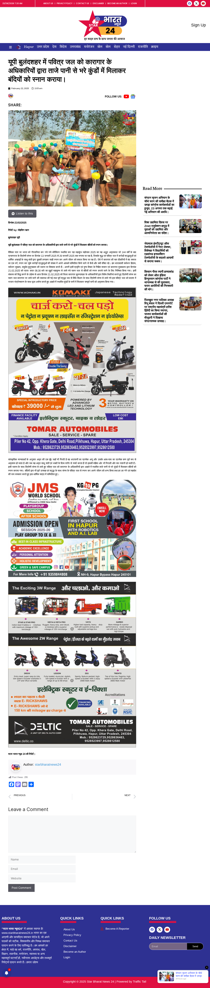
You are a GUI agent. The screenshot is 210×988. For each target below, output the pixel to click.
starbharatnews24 (48, 764)
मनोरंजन (89, 47)
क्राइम (154, 47)
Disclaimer (98, 3)
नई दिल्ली (129, 47)
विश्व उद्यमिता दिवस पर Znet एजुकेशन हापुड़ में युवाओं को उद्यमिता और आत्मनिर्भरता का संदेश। (156, 228)
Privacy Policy (64, 3)
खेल (99, 47)
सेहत (117, 47)
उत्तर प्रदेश (43, 47)
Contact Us (82, 3)
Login (134, 3)
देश (54, 47)
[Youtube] (203, 3)
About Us (48, 3)
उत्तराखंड (75, 47)
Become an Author (117, 3)
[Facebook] (189, 3)
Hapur (29, 47)
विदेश (63, 47)
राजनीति (143, 47)
